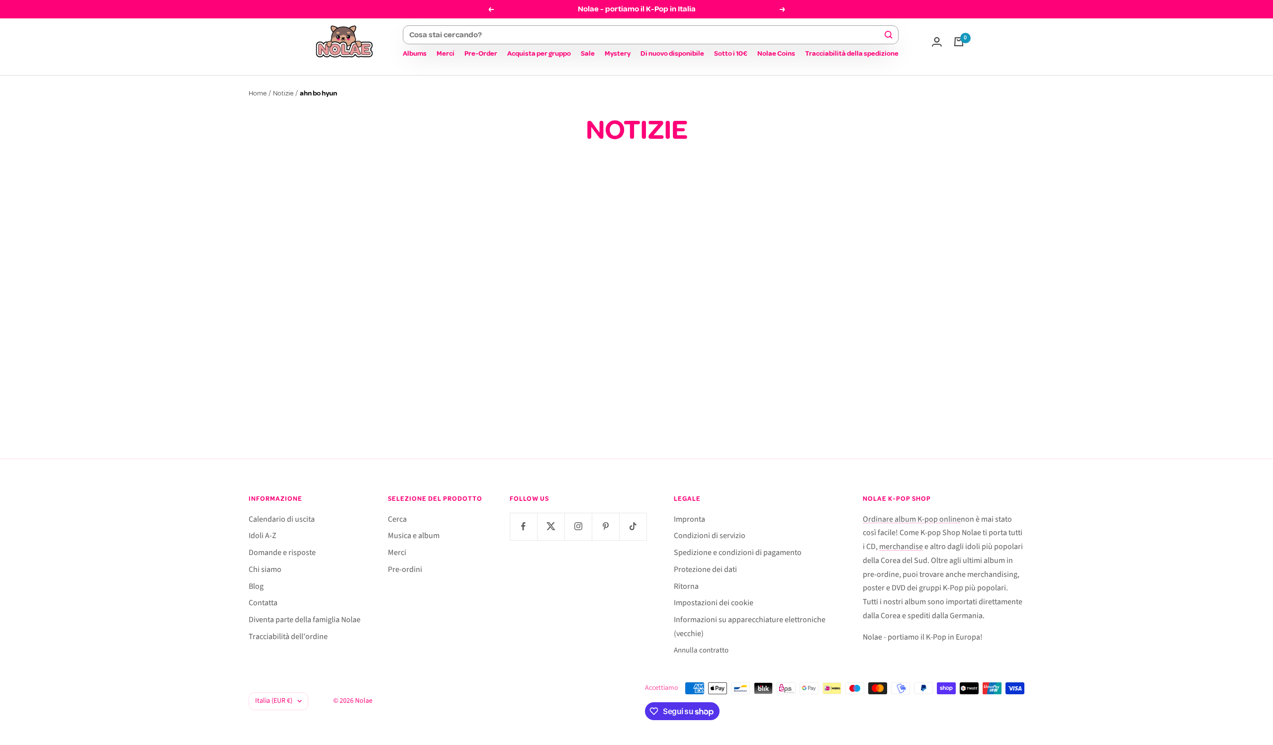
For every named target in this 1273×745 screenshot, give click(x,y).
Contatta (263, 602)
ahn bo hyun (548, 327)
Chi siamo (265, 569)
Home (258, 93)
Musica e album (414, 535)
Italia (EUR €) (273, 701)
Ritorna (686, 586)
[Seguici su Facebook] (523, 526)
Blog (256, 586)
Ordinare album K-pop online (912, 519)
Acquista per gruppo (539, 53)
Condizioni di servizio (709, 535)
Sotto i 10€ (730, 53)
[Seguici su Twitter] (550, 526)
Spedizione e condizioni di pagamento (738, 552)
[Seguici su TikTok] (632, 526)
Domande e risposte (282, 552)
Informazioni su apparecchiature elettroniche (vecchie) (749, 626)
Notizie (283, 93)
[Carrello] (959, 42)
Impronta (689, 519)
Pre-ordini (405, 569)
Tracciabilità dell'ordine (288, 636)
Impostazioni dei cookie (713, 602)
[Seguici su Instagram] (578, 526)
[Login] (937, 42)
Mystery (618, 53)
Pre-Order (480, 53)
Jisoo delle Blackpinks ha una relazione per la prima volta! (626, 363)
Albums (415, 53)
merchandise (901, 546)
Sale (588, 53)
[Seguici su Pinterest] (605, 526)
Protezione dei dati (705, 569)
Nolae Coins (776, 53)
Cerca (397, 519)
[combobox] (646, 34)
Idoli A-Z (262, 535)
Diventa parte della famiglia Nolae (305, 619)
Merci (446, 53)
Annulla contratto (701, 650)
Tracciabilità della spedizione (852, 53)
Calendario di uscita (282, 519)
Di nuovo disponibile (672, 53)
